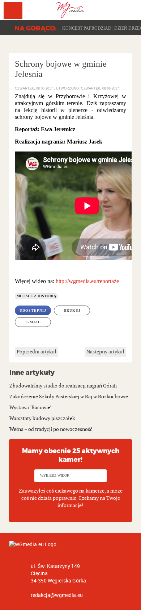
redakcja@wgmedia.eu (57, 595)
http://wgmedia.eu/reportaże (87, 281)
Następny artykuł (105, 352)
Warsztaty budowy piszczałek (42, 418)
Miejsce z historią (36, 296)
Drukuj (72, 310)
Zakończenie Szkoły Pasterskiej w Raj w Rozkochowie (68, 397)
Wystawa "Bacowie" (30, 407)
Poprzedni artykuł (36, 352)
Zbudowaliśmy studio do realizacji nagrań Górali (63, 386)
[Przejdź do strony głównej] (70, 10)
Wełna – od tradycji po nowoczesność (51, 429)
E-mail (33, 322)
